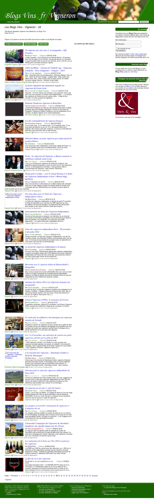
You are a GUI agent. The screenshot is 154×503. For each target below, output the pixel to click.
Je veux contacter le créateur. (48, 492)
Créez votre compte (137, 54)
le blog (9, 492)
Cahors (33, 399)
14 (46, 476)
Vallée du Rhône (10, 82)
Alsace (33, 149)
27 (79, 476)
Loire (12, 100)
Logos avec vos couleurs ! (80, 492)
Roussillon (28, 115)
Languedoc (8, 64)
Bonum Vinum (32, 55)
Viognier (24, 82)
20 (61, 476)
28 (82, 476)
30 (87, 476)
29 (85, 476)
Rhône (30, 82)
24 (72, 476)
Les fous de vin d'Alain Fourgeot (38, 91)
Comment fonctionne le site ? (81, 489)
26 (77, 476)
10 (36, 476)
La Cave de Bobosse (34, 214)
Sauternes (14, 170)
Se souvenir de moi (124, 48)
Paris (12, 191)
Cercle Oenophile (33, 287)
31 (90, 476)
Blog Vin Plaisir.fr (33, 376)
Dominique (8, 367)
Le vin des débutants (34, 73)
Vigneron (15, 64)
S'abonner (43, 55)
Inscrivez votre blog (78, 487)
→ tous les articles (12, 22)
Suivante (95, 476)
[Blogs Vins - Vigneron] (102, 16)
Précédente (14, 476)
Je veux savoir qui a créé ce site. (50, 491)
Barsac (20, 170)
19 (59, 476)
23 (69, 476)
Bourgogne (21, 367)
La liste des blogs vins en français (115, 487)
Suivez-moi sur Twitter (14, 494)
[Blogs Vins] (24, 11)
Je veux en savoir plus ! (47, 489)
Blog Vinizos (32, 199)
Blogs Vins (42, 31)
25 (74, 476)
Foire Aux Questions (78, 491)
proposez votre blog (130, 72)
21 (64, 476)
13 (44, 476)
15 (49, 476)
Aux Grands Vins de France (37, 106)
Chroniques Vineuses (35, 123)
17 (54, 476)
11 (38, 476)
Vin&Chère (31, 144)
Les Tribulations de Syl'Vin (36, 182)
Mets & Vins (130, 86)
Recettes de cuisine (110, 494)
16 (51, 476)
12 (41, 476)
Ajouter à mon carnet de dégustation (33, 64)
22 (67, 476)
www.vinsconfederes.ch (35, 429)
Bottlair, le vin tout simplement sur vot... (41, 461)
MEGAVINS (32, 446)
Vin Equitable (32, 249)
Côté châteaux (32, 161)
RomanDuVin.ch (33, 302)
